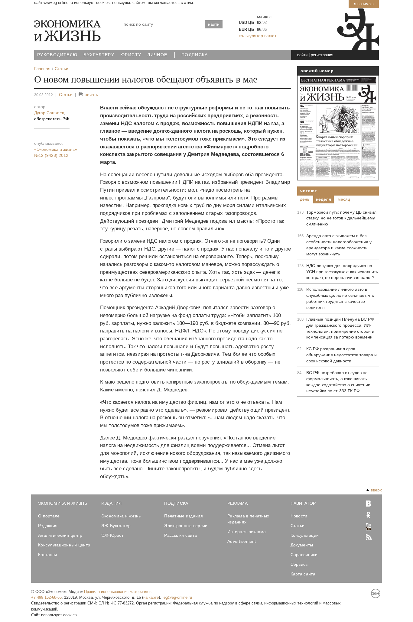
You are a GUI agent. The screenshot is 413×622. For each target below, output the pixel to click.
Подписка (194, 55)
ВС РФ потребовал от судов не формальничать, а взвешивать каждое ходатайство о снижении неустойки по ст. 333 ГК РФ (338, 381)
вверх (376, 490)
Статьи (66, 94)
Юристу (130, 55)
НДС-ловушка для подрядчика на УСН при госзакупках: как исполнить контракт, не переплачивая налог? (342, 271)
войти (302, 55)
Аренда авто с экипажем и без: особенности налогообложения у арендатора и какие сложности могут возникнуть (339, 244)
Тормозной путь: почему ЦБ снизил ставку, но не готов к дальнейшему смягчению (341, 218)
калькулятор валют (257, 35)
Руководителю (57, 55)
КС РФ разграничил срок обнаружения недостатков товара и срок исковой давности (341, 354)
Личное (157, 55)
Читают (308, 190)
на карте (151, 597)
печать (91, 94)
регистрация (322, 55)
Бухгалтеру (98, 55)
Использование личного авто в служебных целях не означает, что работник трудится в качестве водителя (340, 298)
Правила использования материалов (117, 591)
